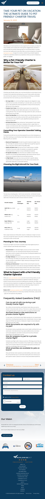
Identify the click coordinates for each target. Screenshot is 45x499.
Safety (22, 482)
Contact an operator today (16, 290)
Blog (22, 487)
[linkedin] (25, 460)
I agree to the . (11, 397)
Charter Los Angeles (22, 475)
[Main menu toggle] (42, 3)
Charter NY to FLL (22, 478)
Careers (22, 489)
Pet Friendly (22, 469)
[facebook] (19, 460)
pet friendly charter (8, 53)
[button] (33, 2)
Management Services (22, 484)
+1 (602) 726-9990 (28, 462)
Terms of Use (28, 493)
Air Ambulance (22, 471)
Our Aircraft (22, 466)
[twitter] (23, 460)
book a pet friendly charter (15, 277)
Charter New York (22, 476)
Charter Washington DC (22, 473)
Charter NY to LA (22, 480)
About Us (22, 464)
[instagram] (21, 460)
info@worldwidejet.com (18, 462)
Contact (22, 491)
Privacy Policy (15, 397)
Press (22, 485)
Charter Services (22, 467)
